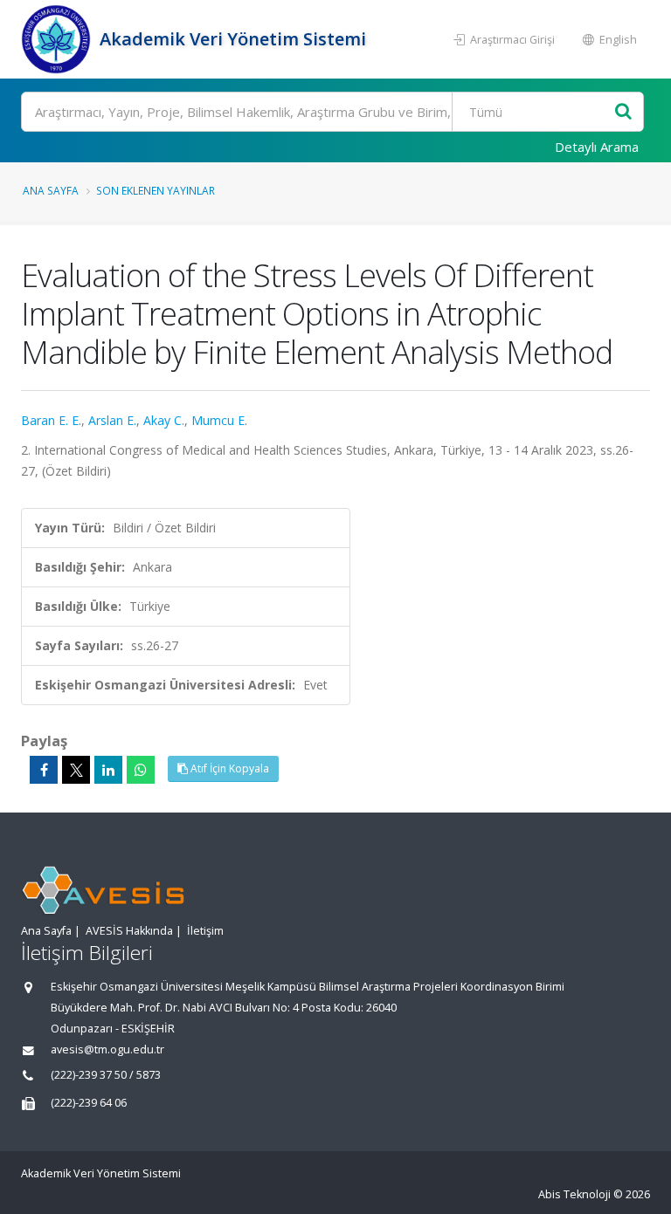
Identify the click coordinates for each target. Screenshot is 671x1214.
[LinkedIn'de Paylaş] (108, 770)
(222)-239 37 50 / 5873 (106, 1074)
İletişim (205, 930)
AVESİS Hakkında (129, 930)
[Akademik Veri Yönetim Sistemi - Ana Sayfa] (58, 39)
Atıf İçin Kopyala (228, 768)
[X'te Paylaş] (76, 770)
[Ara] (623, 112)
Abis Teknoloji (574, 1194)
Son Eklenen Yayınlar (155, 190)
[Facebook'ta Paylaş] (44, 770)
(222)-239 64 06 (89, 1102)
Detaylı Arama (597, 146)
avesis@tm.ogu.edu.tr (107, 1049)
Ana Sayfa (51, 190)
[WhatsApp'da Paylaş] (141, 770)
